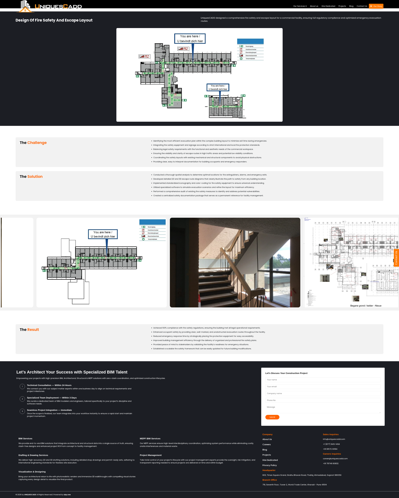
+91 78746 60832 (331, 463)
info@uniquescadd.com (334, 439)
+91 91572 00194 (330, 449)
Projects (342, 6)
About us (314, 6)
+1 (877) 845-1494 (331, 444)
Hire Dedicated (328, 6)
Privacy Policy (269, 465)
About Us (267, 439)
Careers (266, 444)
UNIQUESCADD (30, 494)
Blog (351, 6)
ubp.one (67, 494)
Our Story (377, 6)
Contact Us (362, 6)
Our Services (299, 6)
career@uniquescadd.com (335, 458)
